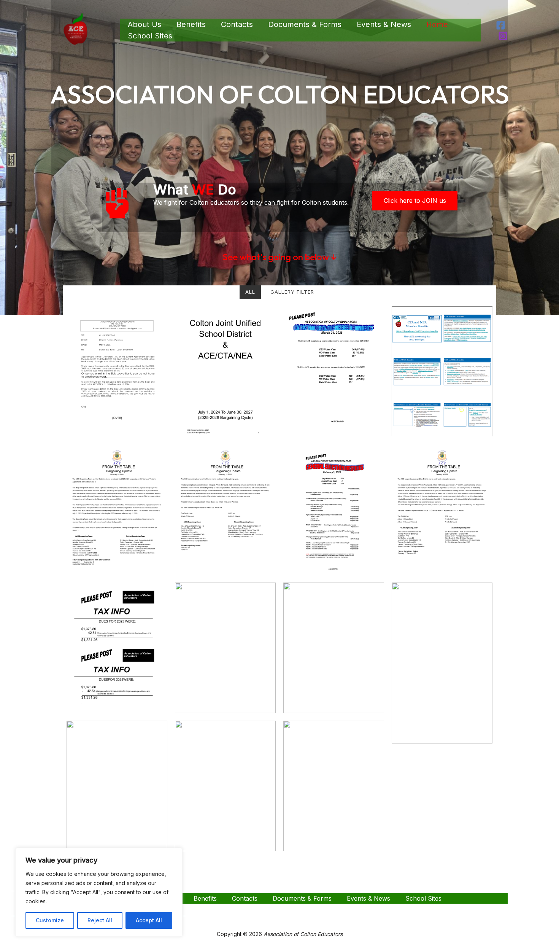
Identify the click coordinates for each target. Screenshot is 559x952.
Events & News (384, 24)
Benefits (191, 24)
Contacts (237, 24)
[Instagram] (503, 36)
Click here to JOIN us (415, 200)
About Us (144, 24)
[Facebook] (500, 25)
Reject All (99, 920)
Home (437, 24)
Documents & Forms (304, 24)
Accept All (149, 920)
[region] (99, 892)
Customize (50, 920)
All (250, 292)
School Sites (150, 35)
